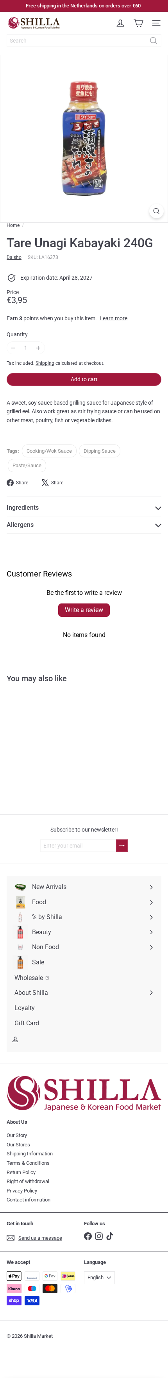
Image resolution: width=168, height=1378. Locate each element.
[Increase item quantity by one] (38, 347)
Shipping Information (30, 1154)
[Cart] (138, 23)
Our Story (17, 1135)
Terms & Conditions (28, 1163)
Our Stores (18, 1145)
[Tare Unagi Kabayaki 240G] (49, 753)
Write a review (84, 610)
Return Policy (21, 1172)
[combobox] (84, 40)
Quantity (17, 334)
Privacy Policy (22, 1191)
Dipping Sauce (100, 451)
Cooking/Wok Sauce (49, 451)
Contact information (28, 1200)
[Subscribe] (122, 845)
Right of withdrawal (28, 1181)
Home (13, 225)
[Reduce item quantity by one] (13, 347)
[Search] (153, 40)
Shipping (45, 363)
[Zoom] (156, 211)
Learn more (113, 318)
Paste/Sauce (27, 465)
